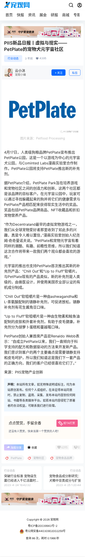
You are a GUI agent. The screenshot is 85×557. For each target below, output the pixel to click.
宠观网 (54, 519)
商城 (65, 15)
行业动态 (13, 58)
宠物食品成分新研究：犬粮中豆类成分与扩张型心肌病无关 (65, 480)
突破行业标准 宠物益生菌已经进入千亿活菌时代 (20, 480)
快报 (20, 15)
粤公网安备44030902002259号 (45, 531)
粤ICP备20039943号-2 (42, 525)
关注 (60, 73)
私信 (75, 73)
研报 (54, 15)
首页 (9, 15)
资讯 (31, 15)
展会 (43, 15)
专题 (77, 15)
